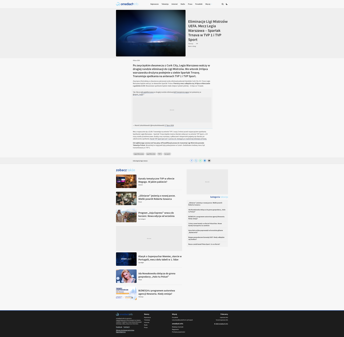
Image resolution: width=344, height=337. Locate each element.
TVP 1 (160, 154)
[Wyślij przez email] (209, 160)
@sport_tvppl (138, 94)
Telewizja (165, 4)
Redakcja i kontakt (177, 327)
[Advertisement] (172, 109)
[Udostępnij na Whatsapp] (200, 160)
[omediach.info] (124, 315)
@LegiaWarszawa (147, 92)
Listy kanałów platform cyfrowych (182, 320)
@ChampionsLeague (181, 92)
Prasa (190, 4)
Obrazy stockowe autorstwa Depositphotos (125, 331)
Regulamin (175, 329)
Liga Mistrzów (151, 154)
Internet (174, 4)
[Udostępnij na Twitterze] (196, 160)
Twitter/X (126, 327)
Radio (183, 4)
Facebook (119, 327)
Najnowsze (154, 4)
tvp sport (167, 154)
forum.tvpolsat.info (222, 320)
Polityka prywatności (178, 332)
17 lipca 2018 (169, 125)
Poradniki (198, 4)
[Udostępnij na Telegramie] (204, 160)
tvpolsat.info (224, 317)
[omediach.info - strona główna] (127, 4)
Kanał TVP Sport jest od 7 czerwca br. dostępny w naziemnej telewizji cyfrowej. (178, 139)
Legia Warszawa (139, 154)
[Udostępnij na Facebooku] (191, 160)
